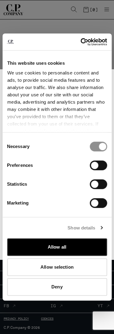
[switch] (98, 165)
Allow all (57, 247)
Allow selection (57, 267)
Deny (56, 286)
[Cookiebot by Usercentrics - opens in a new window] (81, 42)
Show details (81, 227)
